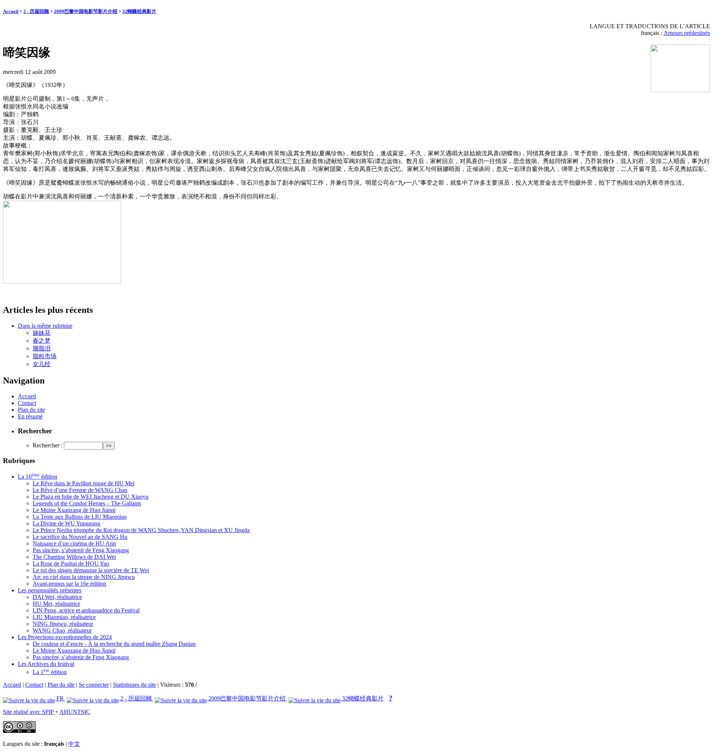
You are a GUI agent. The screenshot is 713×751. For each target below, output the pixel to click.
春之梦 (42, 340)
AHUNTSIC (74, 712)
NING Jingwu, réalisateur (63, 624)
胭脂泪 (42, 348)
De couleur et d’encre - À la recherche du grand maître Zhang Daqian (114, 644)
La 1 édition (50, 672)
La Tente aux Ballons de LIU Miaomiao (80, 517)
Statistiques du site (134, 685)
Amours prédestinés (687, 33)
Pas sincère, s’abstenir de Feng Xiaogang (81, 550)
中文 (74, 744)
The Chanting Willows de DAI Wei (74, 557)
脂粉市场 (44, 356)
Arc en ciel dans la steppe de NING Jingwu (84, 577)
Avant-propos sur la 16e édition (69, 583)
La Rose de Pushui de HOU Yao (71, 563)
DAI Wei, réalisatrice (57, 597)
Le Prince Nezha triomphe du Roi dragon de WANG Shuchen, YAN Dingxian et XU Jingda (141, 530)
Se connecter (94, 685)
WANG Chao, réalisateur (62, 630)
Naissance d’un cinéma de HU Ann (74, 543)
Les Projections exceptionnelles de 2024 (65, 637)
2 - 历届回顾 (36, 11)
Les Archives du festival (46, 664)
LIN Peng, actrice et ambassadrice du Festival (86, 610)
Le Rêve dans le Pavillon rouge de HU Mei (83, 483)
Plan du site (31, 410)
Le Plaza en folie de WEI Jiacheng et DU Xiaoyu (91, 496)
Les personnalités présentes (49, 590)
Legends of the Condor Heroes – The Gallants (87, 503)
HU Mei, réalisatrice (56, 604)
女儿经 (42, 364)
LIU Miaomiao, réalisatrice (64, 617)
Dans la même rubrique (45, 326)
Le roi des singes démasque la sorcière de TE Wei (91, 570)
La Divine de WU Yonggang (66, 523)
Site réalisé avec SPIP (29, 712)
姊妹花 (42, 333)
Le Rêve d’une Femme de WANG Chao (80, 490)
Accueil (11, 11)
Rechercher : (47, 445)
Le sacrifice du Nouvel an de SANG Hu (80, 537)
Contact (27, 403)
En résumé (30, 416)
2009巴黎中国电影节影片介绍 (85, 11)
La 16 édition (37, 476)
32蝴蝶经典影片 (139, 11)
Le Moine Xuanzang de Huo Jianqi (74, 510)
